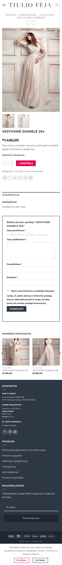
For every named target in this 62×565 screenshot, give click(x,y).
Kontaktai (37, 541)
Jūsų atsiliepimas (17, 239)
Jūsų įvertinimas (16, 230)
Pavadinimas (14, 264)
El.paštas (12, 277)
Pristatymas (9, 466)
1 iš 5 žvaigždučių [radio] (7, 235)
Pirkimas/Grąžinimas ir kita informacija (24, 450)
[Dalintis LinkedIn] (30, 178)
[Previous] (7, 69)
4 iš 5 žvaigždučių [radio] (30, 235)
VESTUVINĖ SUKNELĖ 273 (15, 370)
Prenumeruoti (31, 518)
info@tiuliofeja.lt (9, 425)
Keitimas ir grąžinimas (14, 461)
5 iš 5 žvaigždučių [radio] (41, 235)
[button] (4, 4)
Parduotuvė (27, 15)
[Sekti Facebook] (4, 432)
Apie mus (24, 541)
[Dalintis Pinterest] (25, 178)
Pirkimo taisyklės (12, 455)
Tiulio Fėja (47, 15)
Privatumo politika (12, 477)
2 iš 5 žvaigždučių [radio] (12, 235)
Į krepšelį (26, 163)
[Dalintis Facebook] (10, 178)
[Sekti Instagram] (10, 432)
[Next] (55, 69)
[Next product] (28, 22)
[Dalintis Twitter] (15, 178)
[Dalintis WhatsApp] (4, 178)
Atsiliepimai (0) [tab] (10, 195)
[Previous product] (34, 22)
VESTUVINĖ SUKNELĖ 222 (45, 370)
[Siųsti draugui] (20, 178)
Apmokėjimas (10, 472)
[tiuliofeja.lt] (30, 5)
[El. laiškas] (15, 432)
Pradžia (10, 15)
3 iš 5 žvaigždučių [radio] (20, 235)
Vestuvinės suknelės (31, 17)
